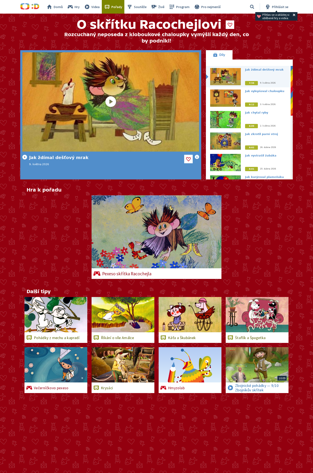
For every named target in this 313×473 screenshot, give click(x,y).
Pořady (116, 7)
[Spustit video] (110, 102)
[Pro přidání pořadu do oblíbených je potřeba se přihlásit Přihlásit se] (230, 24)
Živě (161, 7)
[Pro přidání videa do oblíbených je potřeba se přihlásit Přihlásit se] (188, 159)
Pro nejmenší (211, 7)
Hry (77, 7)
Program (183, 7)
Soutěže (140, 7)
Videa (95, 7)
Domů (58, 7)
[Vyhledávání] (252, 7)
